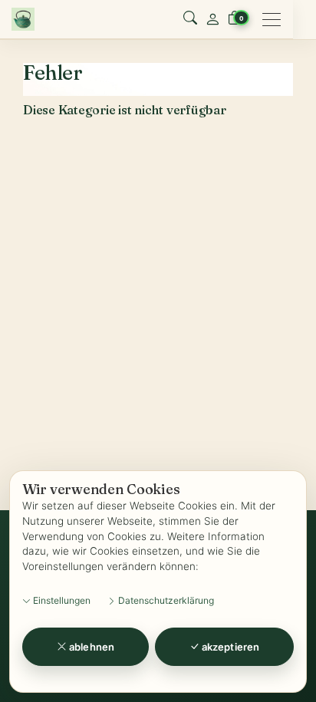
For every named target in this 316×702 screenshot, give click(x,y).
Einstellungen (61, 600)
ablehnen (90, 647)
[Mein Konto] (212, 19)
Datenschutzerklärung (165, 600)
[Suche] (190, 19)
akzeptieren (229, 647)
